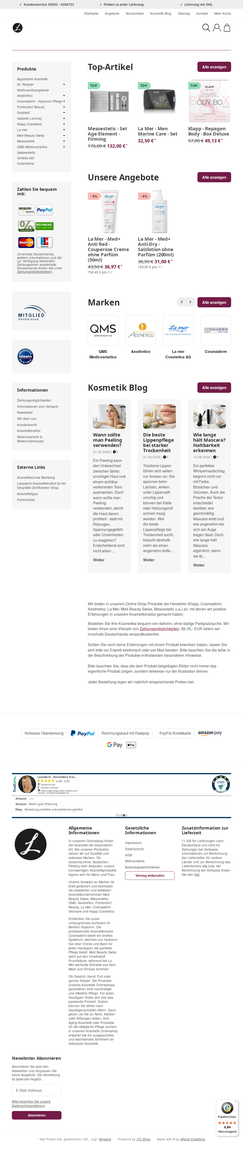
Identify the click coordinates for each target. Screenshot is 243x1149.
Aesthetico (25, 96)
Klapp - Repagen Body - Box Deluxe (208, 131)
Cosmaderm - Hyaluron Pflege (39, 101)
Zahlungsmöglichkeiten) (34, 271)
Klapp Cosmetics (29, 124)
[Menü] (235, 1102)
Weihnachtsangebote (33, 90)
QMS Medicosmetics (32, 147)
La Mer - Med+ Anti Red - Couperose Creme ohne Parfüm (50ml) (108, 249)
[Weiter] (191, 302)
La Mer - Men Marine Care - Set (158, 131)
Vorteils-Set (25, 157)
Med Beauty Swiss (30, 135)
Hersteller (144, 43)
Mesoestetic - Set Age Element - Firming (107, 134)
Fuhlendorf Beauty (31, 107)
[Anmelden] (217, 27)
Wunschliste (135, 13)
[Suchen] (206, 27)
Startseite (91, 13)
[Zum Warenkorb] (227, 27)
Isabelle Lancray (29, 118)
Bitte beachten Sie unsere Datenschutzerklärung (31, 1103)
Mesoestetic (26, 141)
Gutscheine (25, 163)
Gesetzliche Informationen (140, 830)
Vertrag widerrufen (150, 875)
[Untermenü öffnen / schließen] (64, 84)
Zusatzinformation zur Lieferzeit (205, 830)
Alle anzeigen (214, 387)
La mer (22, 130)
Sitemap (184, 13)
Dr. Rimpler (25, 84)
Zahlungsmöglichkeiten (159, 628)
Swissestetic (26, 152)
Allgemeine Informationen (84, 830)
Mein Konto (222, 13)
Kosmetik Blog (160, 13)
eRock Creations (192, 1139)
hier (197, 874)
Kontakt (202, 13)
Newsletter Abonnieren (36, 1058)
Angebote (112, 13)
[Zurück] (181, 302)
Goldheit (23, 113)
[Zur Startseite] (61, 27)
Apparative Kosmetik (32, 78)
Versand (105, 1139)
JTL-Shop (143, 1139)
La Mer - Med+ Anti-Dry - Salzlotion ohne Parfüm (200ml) (155, 246)
